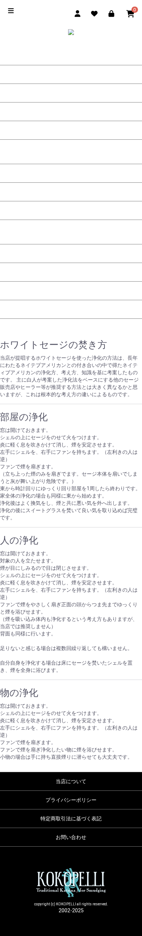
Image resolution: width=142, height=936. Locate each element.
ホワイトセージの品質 (71, 253)
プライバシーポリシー (71, 800)
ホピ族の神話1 (71, 173)
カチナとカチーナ (71, 130)
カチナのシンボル (71, 93)
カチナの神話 (71, 155)
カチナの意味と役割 (71, 74)
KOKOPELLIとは (71, 112)
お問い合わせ (71, 837)
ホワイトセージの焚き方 (71, 272)
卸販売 (71, 309)
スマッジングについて (71, 235)
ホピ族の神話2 (71, 192)
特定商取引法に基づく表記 (71, 818)
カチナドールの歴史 (71, 56)
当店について (71, 781)
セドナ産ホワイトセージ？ (71, 291)
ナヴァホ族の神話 (71, 210)
